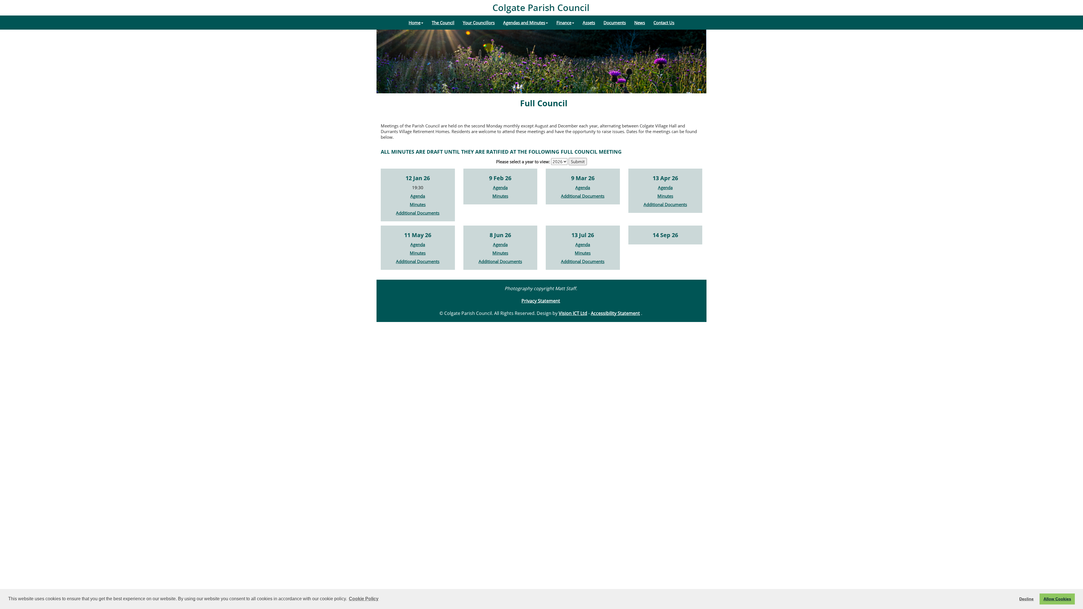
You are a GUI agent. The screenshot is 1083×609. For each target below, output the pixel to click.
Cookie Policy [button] (363, 598)
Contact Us (663, 22)
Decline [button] (1026, 599)
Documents (615, 22)
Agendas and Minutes (524, 22)
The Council (443, 22)
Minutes (418, 204)
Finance (563, 22)
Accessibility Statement (615, 313)
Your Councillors (479, 22)
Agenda (417, 196)
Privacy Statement (540, 301)
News (639, 22)
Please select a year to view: (523, 161)
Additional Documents (417, 213)
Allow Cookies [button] (1057, 599)
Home (415, 22)
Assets (589, 22)
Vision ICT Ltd (573, 313)
